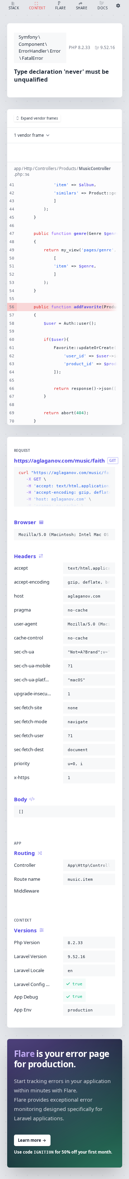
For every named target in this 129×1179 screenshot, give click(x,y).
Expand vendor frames (39, 118)
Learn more (32, 1140)
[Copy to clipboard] (108, 473)
